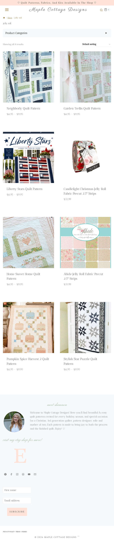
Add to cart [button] (85, 208)
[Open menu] (6, 9)
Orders (24, 532)
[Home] (4, 17)
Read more (85, 293)
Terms (18, 532)
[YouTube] (29, 474)
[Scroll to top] (107, 538)
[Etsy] (5, 474)
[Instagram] (17, 474)
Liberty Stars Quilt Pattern (24, 189)
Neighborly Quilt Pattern (23, 108)
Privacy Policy (9, 532)
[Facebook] (11, 474)
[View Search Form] (101, 10)
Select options (28, 123)
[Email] (35, 474)
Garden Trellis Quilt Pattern (82, 108)
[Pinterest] (23, 474)
